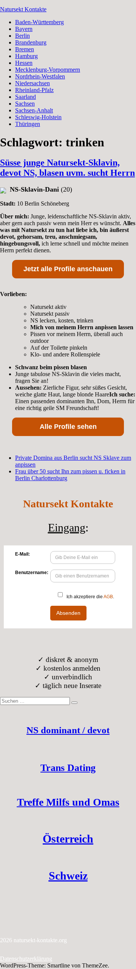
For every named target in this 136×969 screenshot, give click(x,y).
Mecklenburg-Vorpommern (47, 69)
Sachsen (25, 103)
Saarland (25, 97)
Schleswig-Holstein (38, 117)
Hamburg (26, 56)
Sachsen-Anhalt (34, 110)
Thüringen (27, 124)
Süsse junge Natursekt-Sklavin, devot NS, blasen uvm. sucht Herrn (67, 168)
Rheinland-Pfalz (34, 90)
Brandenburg (30, 42)
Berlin (22, 35)
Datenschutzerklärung (26, 958)
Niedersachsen (32, 83)
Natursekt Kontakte (23, 9)
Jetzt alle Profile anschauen (68, 269)
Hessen (23, 63)
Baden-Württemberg (39, 22)
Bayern (23, 29)
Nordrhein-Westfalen (40, 76)
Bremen (24, 49)
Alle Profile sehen (68, 426)
